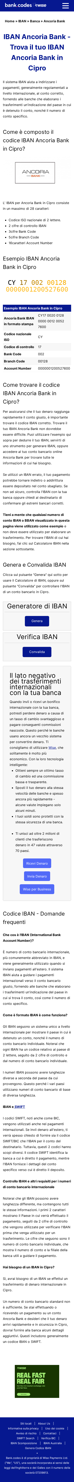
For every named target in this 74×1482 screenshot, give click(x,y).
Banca (35, 21)
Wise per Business (37, 889)
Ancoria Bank (54, 21)
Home (10, 21)
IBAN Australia (53, 1443)
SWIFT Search (26, 1438)
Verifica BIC (48, 1438)
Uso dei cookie (54, 1428)
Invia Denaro (37, 876)
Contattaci (49, 1433)
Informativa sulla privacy (23, 1428)
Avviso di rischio (26, 1433)
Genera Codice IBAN (38, 1448)
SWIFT (19, 1107)
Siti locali (25, 1423)
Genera (37, 621)
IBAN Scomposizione (24, 1443)
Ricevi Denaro (37, 863)
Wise (52, 748)
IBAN (22, 21)
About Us (44, 1423)
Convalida (37, 652)
